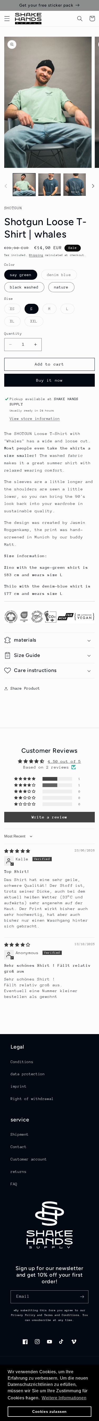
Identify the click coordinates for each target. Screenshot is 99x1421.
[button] (7, 18)
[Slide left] (6, 186)
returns (18, 1171)
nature (61, 287)
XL (15, 322)
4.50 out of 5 (64, 761)
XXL (36, 322)
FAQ (14, 1184)
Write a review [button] (49, 817)
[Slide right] (93, 186)
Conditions (22, 1062)
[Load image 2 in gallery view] (49, 184)
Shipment (20, 1134)
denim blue (62, 276)
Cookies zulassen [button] (49, 1411)
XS (15, 310)
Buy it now (49, 380)
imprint (18, 1086)
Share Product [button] (25, 688)
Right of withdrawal (32, 1099)
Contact (18, 1147)
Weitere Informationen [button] (64, 1398)
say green (20, 275)
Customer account (29, 1159)
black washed (24, 287)
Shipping (36, 255)
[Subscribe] (82, 1296)
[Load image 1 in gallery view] (24, 184)
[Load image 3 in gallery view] (74, 184)
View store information (35, 418)
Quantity (13, 333)
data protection (28, 1074)
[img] (17, 851)
